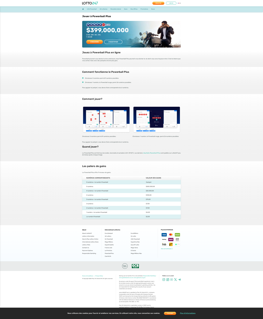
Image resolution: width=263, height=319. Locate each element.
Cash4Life (108, 256)
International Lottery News (90, 242)
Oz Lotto (133, 236)
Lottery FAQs (86, 245)
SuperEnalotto (109, 245)
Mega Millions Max (136, 253)
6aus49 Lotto (135, 245)
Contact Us (85, 247)
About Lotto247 (87, 233)
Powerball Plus (109, 253)
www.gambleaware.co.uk (126, 277)
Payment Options (87, 250)
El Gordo (133, 250)
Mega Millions (109, 242)
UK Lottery (108, 236)
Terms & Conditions (87, 276)
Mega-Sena (134, 247)
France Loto (108, 247)
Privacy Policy (99, 276)
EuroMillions (134, 233)
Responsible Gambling (89, 253)
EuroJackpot (109, 233)
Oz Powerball (109, 239)
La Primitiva (108, 250)
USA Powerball (135, 239)
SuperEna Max (135, 242)
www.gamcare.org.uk (139, 277)
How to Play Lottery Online (90, 239)
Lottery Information (88, 236)
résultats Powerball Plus (151, 153)
